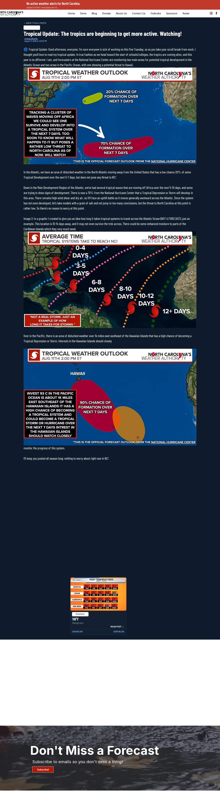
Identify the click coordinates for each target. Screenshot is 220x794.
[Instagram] (211, 13)
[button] (106, 13)
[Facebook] (216, 13)
